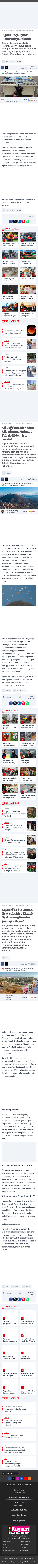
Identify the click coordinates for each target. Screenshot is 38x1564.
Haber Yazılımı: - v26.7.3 (19, 1562)
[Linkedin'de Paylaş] (19, 221)
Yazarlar (19, 1518)
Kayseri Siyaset (19, 1493)
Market (28, 1286)
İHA (11, 100)
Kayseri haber (21, 690)
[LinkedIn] (21, 1478)
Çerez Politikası (24, 1544)
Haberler (4, 30)
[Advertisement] (19, 14)
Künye (5, 1544)
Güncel (11, 423)
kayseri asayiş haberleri (13, 61)
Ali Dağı (8, 473)
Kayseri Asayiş (19, 1502)
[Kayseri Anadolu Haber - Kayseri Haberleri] (19, 1530)
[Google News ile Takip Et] (32, 99)
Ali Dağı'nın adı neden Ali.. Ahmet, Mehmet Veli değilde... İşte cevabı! (25, 423)
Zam (7, 958)
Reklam (5, 1547)
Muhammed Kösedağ (9, 997)
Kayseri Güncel (19, 1490)
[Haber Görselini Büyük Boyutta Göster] (19, 86)
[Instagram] (17, 1478)
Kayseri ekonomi (19, 1505)
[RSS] (29, 1478)
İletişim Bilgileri (24, 1550)
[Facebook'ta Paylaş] (2, 67)
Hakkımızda (7, 1541)
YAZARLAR (8, 1473)
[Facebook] (9, 1478)
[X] (13, 1478)
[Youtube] (25, 1478)
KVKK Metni (23, 1547)
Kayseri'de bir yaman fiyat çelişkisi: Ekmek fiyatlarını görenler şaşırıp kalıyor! (24, 905)
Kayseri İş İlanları (19, 1521)
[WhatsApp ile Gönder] (27, 221)
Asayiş (11, 30)
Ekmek (17, 1286)
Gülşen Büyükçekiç (12, 512)
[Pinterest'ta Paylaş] (23, 221)
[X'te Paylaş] (6, 67)
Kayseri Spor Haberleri (19, 1515)
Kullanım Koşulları (8, 1550)
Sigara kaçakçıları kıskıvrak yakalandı (24, 31)
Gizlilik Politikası (25, 1541)
